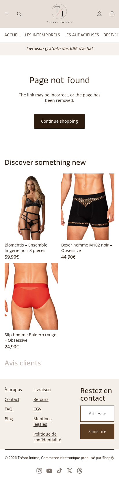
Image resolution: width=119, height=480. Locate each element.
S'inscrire (97, 431)
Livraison (42, 389)
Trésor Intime (28, 457)
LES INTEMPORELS (42, 35)
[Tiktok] (59, 470)
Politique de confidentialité (47, 436)
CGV (37, 409)
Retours (41, 399)
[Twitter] (69, 470)
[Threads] (79, 470)
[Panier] (112, 14)
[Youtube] (49, 470)
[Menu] (6, 13)
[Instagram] (39, 470)
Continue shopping (59, 121)
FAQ (8, 409)
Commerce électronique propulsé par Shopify (77, 457)
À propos (13, 389)
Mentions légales (43, 421)
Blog (9, 418)
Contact (12, 399)
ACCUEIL (12, 35)
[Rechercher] (19, 14)
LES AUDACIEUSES (81, 35)
